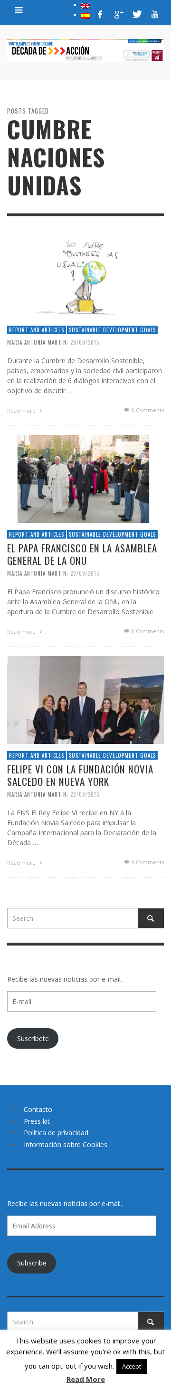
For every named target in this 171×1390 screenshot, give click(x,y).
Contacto (38, 1109)
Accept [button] (131, 1366)
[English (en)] (85, 4)
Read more (22, 410)
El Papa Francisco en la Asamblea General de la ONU (82, 554)
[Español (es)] (85, 14)
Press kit (37, 1121)
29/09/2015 (84, 342)
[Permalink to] (85, 273)
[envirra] (19, 9)
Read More (85, 1379)
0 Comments (147, 410)
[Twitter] (136, 14)
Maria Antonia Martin (36, 342)
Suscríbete (33, 1038)
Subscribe (32, 1262)
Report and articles (36, 329)
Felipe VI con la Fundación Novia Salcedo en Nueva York (80, 775)
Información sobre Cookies (65, 1144)
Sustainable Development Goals (112, 329)
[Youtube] (155, 14)
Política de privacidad (56, 1132)
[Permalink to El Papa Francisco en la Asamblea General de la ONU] (85, 478)
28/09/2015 (84, 573)
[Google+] (118, 14)
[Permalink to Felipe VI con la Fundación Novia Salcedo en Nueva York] (85, 699)
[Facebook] (100, 14)
